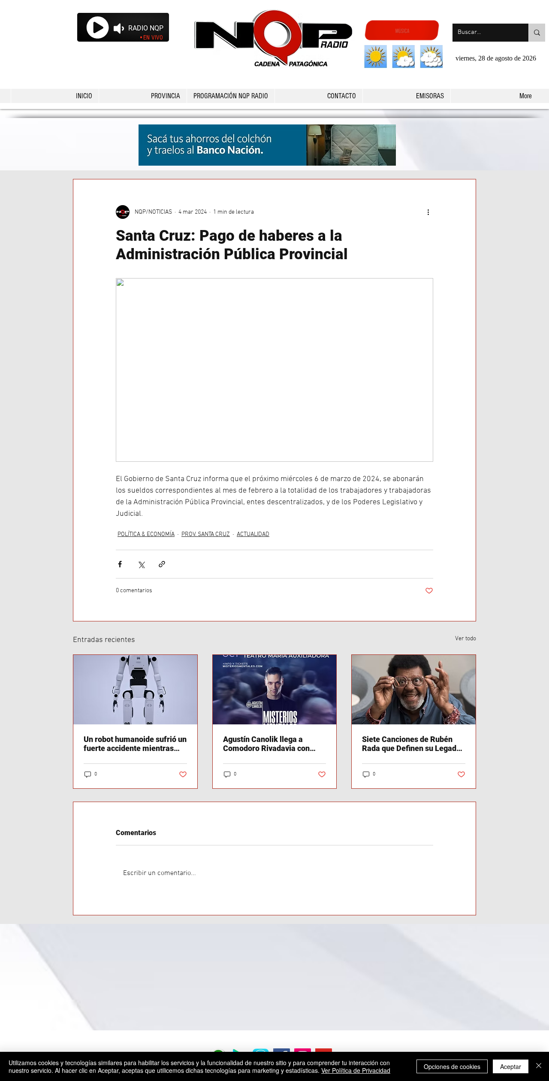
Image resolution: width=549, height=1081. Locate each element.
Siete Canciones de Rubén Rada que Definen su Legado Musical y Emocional (411, 744)
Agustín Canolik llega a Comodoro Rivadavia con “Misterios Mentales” (266, 744)
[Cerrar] (539, 1066)
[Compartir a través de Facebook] (120, 564)
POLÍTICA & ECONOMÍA (146, 534)
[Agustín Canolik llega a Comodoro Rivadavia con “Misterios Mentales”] (275, 689)
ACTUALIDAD (253, 534)
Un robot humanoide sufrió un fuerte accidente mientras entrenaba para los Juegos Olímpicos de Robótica (135, 744)
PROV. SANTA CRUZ (205, 534)
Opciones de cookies (452, 1066)
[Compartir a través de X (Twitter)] (141, 564)
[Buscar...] (536, 33)
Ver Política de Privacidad (355, 1070)
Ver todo (465, 638)
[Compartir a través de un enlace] (162, 564)
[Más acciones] (428, 212)
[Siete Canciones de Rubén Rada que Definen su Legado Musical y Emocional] (414, 689)
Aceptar (510, 1066)
